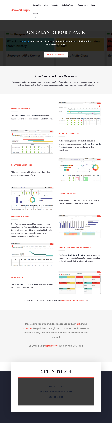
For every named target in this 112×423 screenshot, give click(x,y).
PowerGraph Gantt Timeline (26, 116)
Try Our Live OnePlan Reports (56, 54)
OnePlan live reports (74, 300)
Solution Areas (68, 5)
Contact (36, 13)
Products (54, 5)
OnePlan (25, 41)
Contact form (56, 386)
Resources (82, 5)
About (93, 5)
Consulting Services (40, 5)
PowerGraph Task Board (25, 284)
